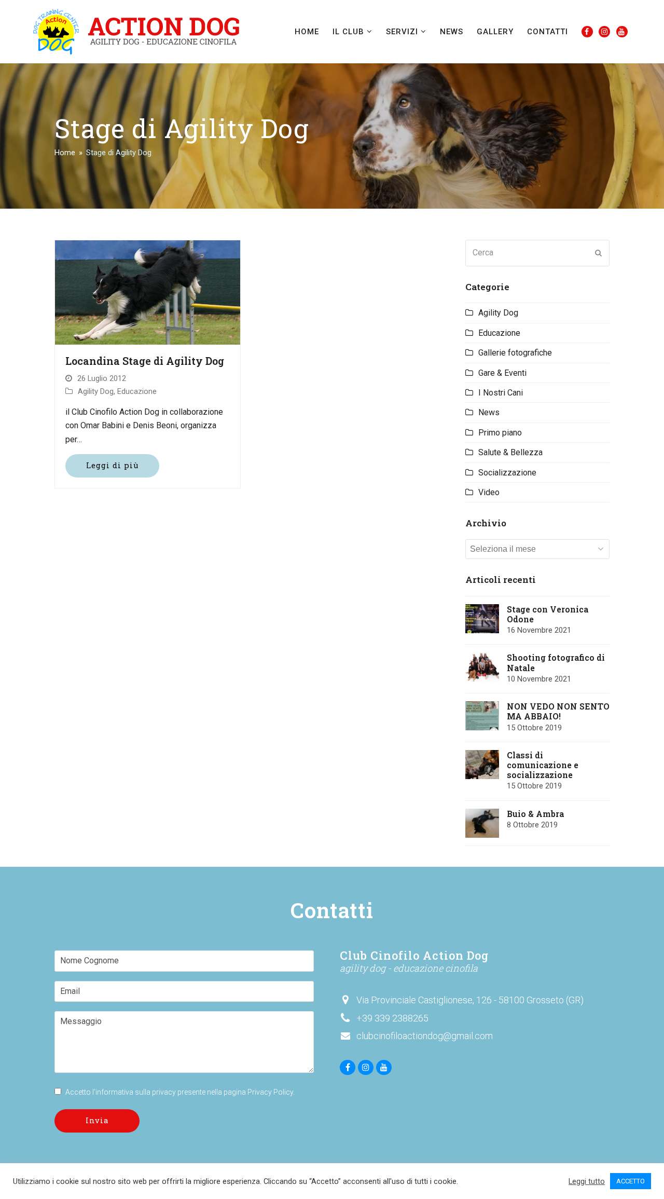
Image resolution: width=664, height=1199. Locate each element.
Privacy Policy (270, 1092)
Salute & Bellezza (510, 452)
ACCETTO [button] (630, 1181)
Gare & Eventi (502, 373)
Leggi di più (112, 465)
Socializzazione (507, 473)
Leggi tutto (587, 1181)
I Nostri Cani (500, 393)
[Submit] (598, 253)
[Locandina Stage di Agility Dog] (147, 292)
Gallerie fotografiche (515, 353)
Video (489, 492)
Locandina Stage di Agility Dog (144, 360)
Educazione (137, 391)
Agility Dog (96, 391)
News (489, 412)
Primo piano (500, 433)
